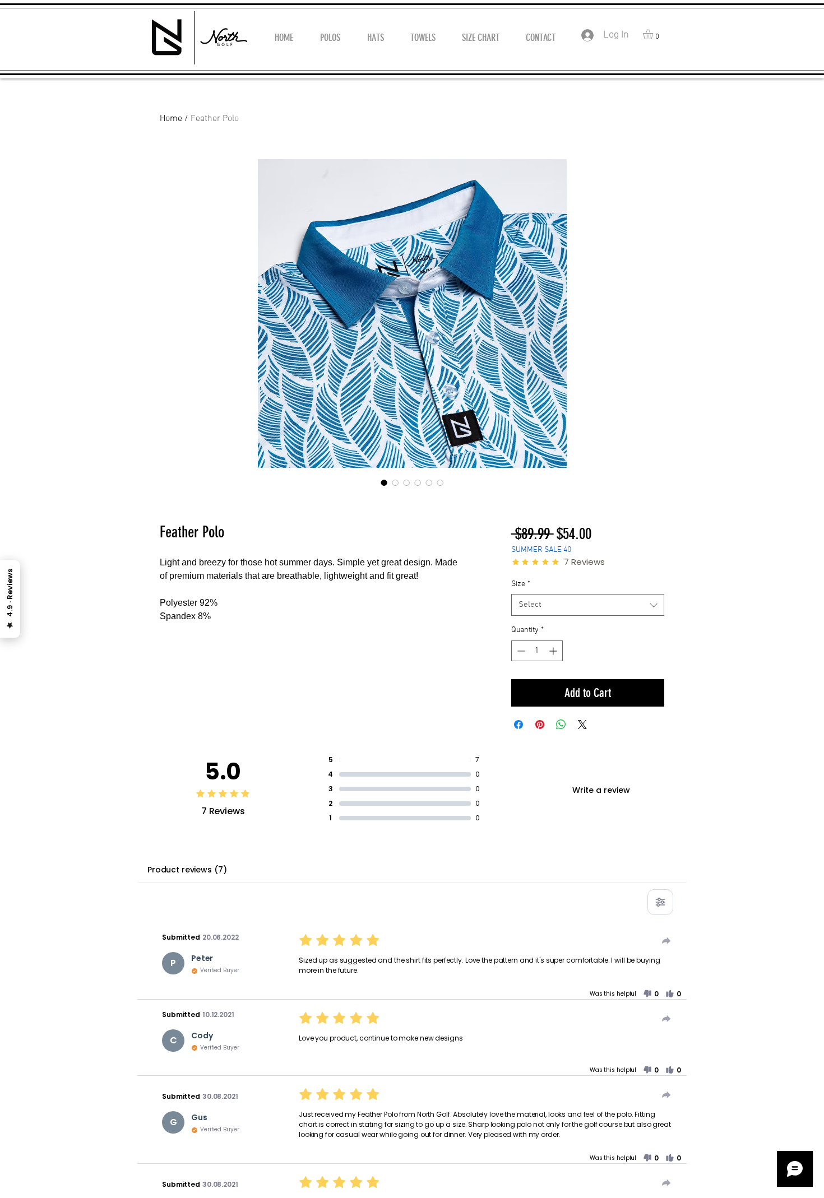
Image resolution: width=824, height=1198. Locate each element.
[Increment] (554, 651)
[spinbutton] (537, 651)
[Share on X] (582, 724)
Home (171, 118)
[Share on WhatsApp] (561, 724)
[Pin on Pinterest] (540, 724)
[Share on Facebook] (518, 724)
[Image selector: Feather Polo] (384, 482)
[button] (654, 34)
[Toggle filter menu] (660, 902)
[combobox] (587, 605)
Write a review (601, 790)
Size (520, 584)
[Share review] (666, 941)
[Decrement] (520, 651)
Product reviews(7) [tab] (186, 869)
